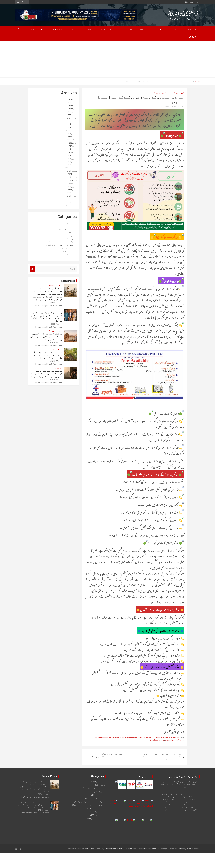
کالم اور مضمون (75, 29)
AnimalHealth (174, 737)
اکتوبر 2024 (71, 168)
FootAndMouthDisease (104, 737)
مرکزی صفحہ (192, 29)
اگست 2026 (72, 99)
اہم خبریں (180, 93)
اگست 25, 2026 (56, 343)
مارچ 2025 (72, 152)
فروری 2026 (72, 118)
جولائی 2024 (72, 177)
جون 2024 (73, 180)
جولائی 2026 (72, 102)
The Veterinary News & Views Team (48, 306)
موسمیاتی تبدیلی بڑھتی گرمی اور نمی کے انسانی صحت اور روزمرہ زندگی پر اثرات (46, 373)
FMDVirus (117, 737)
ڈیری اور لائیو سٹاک (161, 29)
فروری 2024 (72, 193)
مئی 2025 (73, 146)
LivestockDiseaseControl (174, 740)
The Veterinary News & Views (186, 848)
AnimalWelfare (162, 737)
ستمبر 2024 (72, 171)
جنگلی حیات (106, 29)
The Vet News (165, 106)
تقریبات (92, 29)
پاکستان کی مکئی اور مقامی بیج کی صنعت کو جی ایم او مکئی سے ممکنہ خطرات (46, 355)
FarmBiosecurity (149, 737)
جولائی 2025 (72, 140)
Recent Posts (67, 280)
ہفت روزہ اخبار (37, 29)
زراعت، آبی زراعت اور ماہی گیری (131, 29)
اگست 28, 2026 (56, 303)
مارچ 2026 (72, 115)
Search (32, 269)
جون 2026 (73, 105)
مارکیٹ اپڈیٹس (56, 29)
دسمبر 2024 (72, 161)
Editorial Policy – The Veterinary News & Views (138, 848)
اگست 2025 (72, 137)
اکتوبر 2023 (71, 205)
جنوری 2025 (72, 158)
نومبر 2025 (72, 127)
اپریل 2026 (72, 112)
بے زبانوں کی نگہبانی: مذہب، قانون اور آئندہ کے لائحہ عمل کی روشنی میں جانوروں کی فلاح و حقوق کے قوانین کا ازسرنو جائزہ (47, 294)
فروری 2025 (72, 155)
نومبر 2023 (72, 202)
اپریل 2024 (72, 186)
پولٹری (178, 29)
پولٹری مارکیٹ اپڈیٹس (66, 229)
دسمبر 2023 (72, 199)
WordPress (89, 848)
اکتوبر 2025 (71, 130)
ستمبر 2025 (72, 133)
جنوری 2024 (72, 196)
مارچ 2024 (72, 190)
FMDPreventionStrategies (132, 737)
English (193, 37)
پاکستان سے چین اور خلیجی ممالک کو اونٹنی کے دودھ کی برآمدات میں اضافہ (46, 336)
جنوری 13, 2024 (178, 106)
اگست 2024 (72, 174)
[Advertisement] (107, 59)
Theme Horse (110, 848)
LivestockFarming (157, 740)
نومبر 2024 (72, 165)
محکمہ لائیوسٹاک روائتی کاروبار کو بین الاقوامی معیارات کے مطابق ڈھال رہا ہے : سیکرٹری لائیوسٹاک (162, 757)
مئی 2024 (73, 183)
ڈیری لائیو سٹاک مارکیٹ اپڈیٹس (62, 242)
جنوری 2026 (72, 121)
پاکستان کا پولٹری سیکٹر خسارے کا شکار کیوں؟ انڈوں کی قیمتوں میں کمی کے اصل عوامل (46, 316)
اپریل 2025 (72, 149)
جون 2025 (73, 143)
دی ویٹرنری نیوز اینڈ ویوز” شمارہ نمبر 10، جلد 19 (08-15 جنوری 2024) (108, 755)
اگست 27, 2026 (56, 324)
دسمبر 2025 (72, 124)
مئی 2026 (73, 108)
